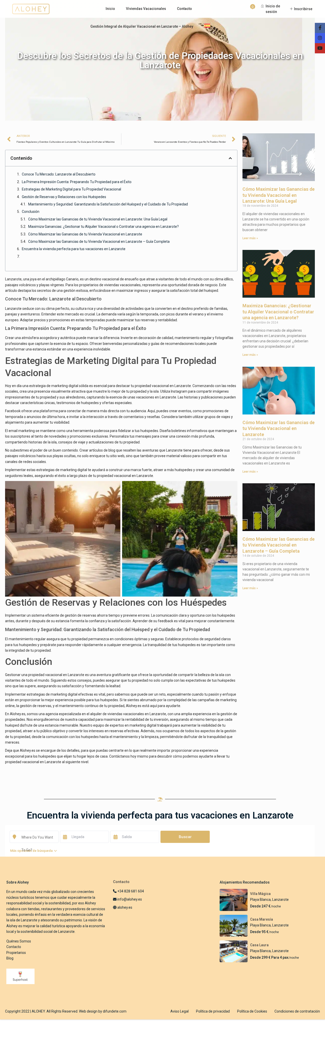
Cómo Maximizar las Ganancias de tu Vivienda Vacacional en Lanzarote (85, 234)
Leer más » (250, 238)
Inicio (110, 9)
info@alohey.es (129, 899)
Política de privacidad (213, 1011)
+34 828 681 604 (130, 891)
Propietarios (16, 953)
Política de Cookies (252, 1011)
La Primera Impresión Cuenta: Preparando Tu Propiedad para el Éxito (77, 182)
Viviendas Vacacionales (146, 9)
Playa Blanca (260, 900)
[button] (230, 158)
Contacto (184, 9)
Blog (9, 958)
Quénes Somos (18, 941)
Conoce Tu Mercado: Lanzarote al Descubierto (58, 174)
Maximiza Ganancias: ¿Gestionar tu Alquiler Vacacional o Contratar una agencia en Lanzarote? (103, 227)
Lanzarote (280, 900)
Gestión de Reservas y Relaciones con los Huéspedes (64, 197)
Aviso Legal (179, 1011)
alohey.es (124, 907)
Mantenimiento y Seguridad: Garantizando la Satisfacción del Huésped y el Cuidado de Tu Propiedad (108, 204)
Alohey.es (133, 706)
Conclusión (30, 212)
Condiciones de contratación (297, 1011)
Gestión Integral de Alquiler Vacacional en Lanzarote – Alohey (141, 26)
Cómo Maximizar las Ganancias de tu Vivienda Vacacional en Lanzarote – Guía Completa (99, 241)
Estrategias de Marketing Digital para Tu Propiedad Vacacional (71, 189)
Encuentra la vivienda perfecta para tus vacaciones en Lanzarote (73, 249)
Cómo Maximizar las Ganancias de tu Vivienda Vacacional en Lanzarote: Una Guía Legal (97, 219)
